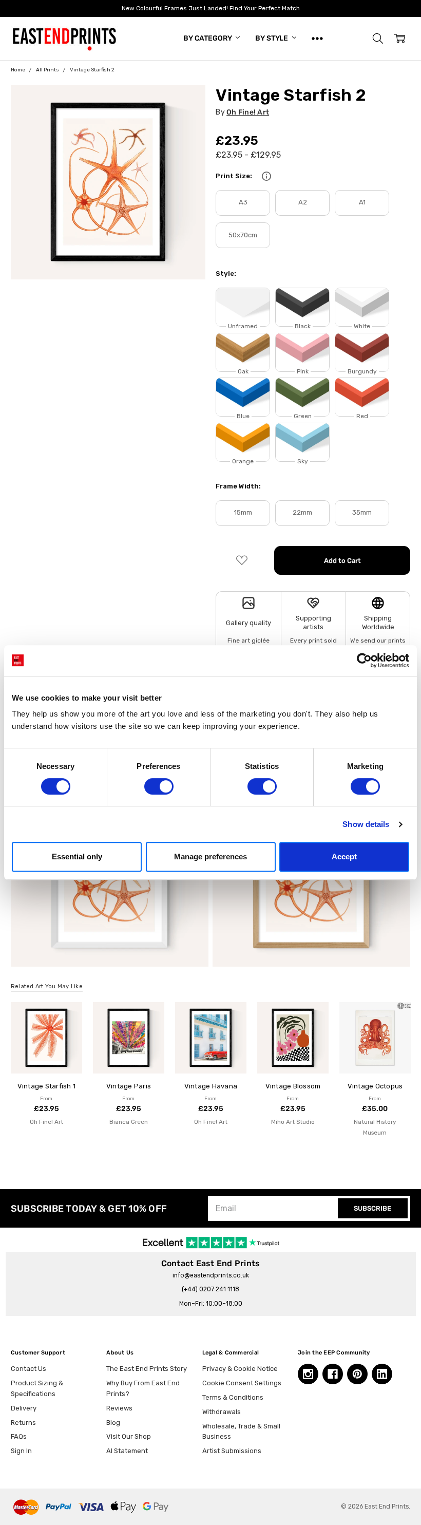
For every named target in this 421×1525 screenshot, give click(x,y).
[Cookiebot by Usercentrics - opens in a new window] (364, 660)
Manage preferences (210, 856)
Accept (344, 856)
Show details (365, 824)
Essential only (77, 856)
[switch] (159, 786)
